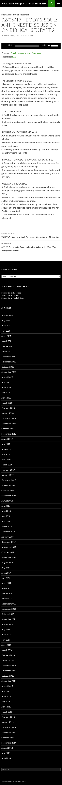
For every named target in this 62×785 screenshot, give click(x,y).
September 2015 (8, 681)
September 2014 (8, 743)
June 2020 (6, 387)
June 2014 (6, 758)
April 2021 (6, 336)
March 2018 (6, 526)
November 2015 (8, 670)
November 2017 (8, 547)
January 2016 (7, 660)
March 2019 (6, 464)
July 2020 (5, 382)
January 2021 (7, 351)
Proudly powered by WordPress (13, 781)
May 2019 (5, 454)
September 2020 (8, 372)
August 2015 (7, 686)
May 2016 (5, 640)
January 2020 (7, 413)
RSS (14, 56)
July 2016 (5, 629)
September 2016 (8, 619)
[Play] (5, 45)
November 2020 (8, 361)
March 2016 (6, 650)
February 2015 (8, 717)
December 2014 (8, 727)
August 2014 (7, 748)
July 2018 (5, 506)
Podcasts (6, 15)
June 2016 (6, 634)
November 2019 (8, 423)
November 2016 (8, 609)
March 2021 (6, 341)
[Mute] (48, 45)
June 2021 (6, 325)
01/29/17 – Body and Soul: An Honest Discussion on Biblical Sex (30, 235)
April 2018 (6, 521)
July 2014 (5, 753)
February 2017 (8, 593)
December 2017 (8, 542)
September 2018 (8, 495)
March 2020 (6, 403)
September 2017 (8, 557)
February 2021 (8, 346)
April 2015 (6, 706)
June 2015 (6, 696)
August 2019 (7, 439)
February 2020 (8, 408)
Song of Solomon (20, 15)
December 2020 (8, 356)
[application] (31, 46)
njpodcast (28, 35)
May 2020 (5, 392)
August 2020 (7, 377)
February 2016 (8, 655)
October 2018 (7, 490)
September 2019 (8, 434)
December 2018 (8, 480)
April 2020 (6, 398)
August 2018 (7, 500)
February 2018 (8, 531)
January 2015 (7, 722)
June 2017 (6, 573)
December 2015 (8, 665)
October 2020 (7, 367)
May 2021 (5, 331)
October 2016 (7, 614)
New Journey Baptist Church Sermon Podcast (24, 3)
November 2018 (8, 485)
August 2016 (7, 624)
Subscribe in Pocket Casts (12, 298)
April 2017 (6, 583)
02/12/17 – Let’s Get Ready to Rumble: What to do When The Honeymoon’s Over (28, 247)
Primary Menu (58, 3)
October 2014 (7, 737)
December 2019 (8, 418)
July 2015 (5, 691)
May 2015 (5, 701)
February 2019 (8, 470)
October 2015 (7, 676)
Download (37, 53)
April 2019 (6, 459)
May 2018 (5, 516)
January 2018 (7, 537)
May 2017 (5, 578)
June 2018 (6, 511)
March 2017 (6, 588)
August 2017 (7, 562)
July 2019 (5, 444)
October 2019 (7, 428)
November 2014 (8, 732)
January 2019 (7, 475)
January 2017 (7, 598)
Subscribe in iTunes (10, 295)
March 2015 (6, 712)
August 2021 (7, 315)
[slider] (55, 45)
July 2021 (5, 320)
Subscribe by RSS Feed (11, 293)
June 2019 (6, 449)
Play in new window (20, 53)
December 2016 (8, 603)
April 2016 (6, 645)
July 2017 (5, 567)
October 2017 (7, 552)
